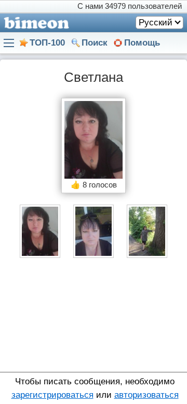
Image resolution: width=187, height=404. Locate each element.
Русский (155, 22)
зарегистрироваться (52, 395)
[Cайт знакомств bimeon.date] (34, 23)
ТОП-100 (47, 43)
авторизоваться (146, 395)
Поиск (95, 43)
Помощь (142, 43)
